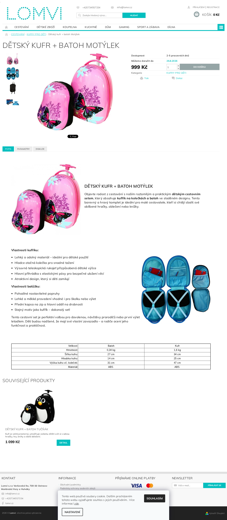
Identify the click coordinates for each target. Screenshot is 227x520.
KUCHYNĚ (91, 27)
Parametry (23, 149)
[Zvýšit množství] (178, 65)
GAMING (124, 27)
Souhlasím (155, 498)
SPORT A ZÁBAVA (148, 27)
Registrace (213, 7)
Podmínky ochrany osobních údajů (77, 488)
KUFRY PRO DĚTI (176, 72)
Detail (63, 442)
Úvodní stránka (6, 27)
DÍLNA (171, 27)
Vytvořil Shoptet (217, 513)
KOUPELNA (70, 27)
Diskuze (40, 149)
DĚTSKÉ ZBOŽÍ (46, 27)
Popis (8, 149)
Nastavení (72, 512)
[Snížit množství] (178, 68)
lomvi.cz (9, 503)
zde (76, 503)
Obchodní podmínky (70, 484)
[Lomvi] (34, 13)
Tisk (146, 78)
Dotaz (179, 78)
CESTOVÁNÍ (21, 27)
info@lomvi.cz (12, 493)
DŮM (108, 27)
